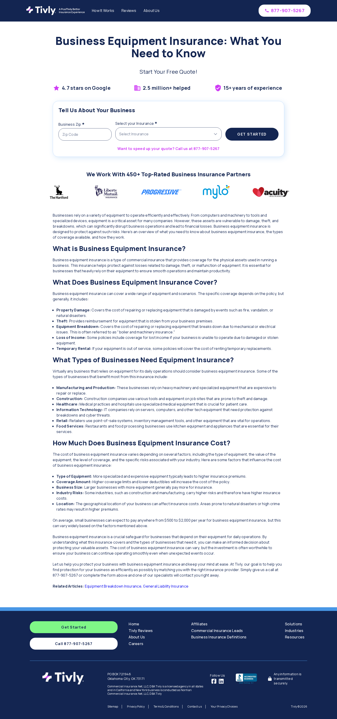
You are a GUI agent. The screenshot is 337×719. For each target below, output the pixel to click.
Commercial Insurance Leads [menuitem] (217, 630)
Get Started (252, 134)
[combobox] (168, 134)
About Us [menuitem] (152, 10)
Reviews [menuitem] (129, 10)
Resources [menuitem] (294, 637)
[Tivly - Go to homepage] (56, 10)
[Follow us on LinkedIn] (221, 681)
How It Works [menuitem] (103, 10)
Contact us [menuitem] (195, 706)
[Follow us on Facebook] (214, 681)
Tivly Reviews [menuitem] (141, 630)
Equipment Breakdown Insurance (113, 586)
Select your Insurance (145, 122)
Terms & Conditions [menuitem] (166, 706)
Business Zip (80, 123)
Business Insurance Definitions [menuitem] (219, 637)
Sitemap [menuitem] (113, 706)
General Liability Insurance (165, 586)
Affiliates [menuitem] (199, 623)
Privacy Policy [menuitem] (136, 706)
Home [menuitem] (134, 623)
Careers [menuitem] (136, 643)
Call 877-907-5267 (73, 643)
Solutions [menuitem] (293, 623)
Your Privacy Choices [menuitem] (224, 706)
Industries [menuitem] (294, 630)
